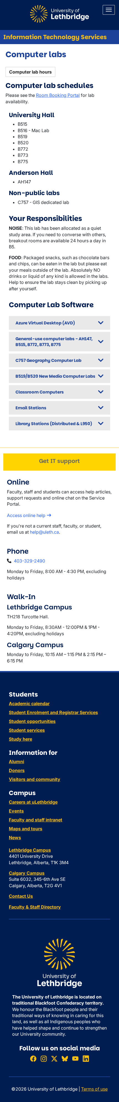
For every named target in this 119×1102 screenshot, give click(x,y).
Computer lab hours (30, 72)
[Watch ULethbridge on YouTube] (75, 1058)
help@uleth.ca (44, 532)
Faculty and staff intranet (35, 820)
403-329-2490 (29, 561)
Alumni (16, 761)
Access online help (26, 515)
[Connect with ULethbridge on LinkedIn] (85, 1058)
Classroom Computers (39, 392)
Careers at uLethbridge (33, 802)
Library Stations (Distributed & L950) (53, 424)
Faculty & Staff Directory (35, 907)
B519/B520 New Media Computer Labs (55, 376)
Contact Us (21, 896)
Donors (17, 770)
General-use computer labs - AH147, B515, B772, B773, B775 (53, 341)
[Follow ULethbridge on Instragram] (43, 1058)
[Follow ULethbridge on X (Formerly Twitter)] (54, 1058)
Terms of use (94, 1089)
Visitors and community (34, 779)
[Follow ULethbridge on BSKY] (64, 1058)
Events (16, 811)
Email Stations (30, 408)
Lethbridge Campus (30, 850)
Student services (27, 730)
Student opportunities (32, 721)
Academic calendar (29, 703)
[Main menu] (109, 10)
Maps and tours (25, 828)
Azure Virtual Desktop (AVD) (45, 323)
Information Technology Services (55, 37)
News (15, 837)
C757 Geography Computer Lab (48, 360)
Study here (20, 739)
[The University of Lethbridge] (59, 962)
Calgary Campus (27, 873)
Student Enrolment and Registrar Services (53, 712)
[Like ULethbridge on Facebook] (33, 1058)
